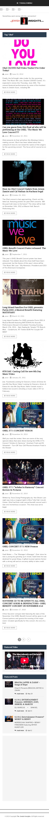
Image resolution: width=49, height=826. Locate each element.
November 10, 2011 (19, 136)
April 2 (30, 730)
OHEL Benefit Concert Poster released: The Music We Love (24, 249)
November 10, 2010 (20, 550)
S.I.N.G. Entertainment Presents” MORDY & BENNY (29, 718)
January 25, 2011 (19, 378)
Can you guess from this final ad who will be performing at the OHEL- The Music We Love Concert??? (24, 130)
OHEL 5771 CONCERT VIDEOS (17, 430)
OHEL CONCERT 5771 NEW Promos (20, 546)
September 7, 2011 (19, 254)
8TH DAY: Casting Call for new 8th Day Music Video (21, 372)
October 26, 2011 (19, 195)
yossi (6, 74)
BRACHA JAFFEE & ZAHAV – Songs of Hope (27, 683)
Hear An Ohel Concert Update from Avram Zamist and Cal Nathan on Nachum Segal (23, 190)
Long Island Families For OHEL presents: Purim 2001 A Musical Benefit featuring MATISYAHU (22, 310)
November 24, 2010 (20, 434)
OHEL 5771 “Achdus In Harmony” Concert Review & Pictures (23, 488)
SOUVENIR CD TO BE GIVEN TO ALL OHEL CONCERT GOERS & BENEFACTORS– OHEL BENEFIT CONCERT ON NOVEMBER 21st (24, 603)
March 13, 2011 (18, 316)
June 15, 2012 (17, 74)
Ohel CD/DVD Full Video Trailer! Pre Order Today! (23, 69)
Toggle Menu (25, 3)
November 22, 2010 (20, 493)
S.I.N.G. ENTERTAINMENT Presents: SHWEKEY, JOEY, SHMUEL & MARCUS (27, 701)
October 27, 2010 (19, 610)
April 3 (30, 711)
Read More (10, 92)
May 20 (30, 693)
